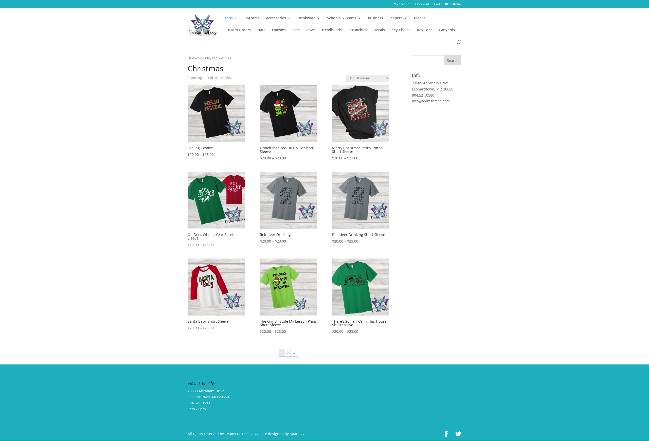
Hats (261, 30)
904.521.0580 (423, 95)
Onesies (279, 30)
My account (402, 4)
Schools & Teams (341, 18)
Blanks (419, 18)
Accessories (276, 18)
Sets (296, 30)
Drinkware (306, 18)
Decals (379, 30)
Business (375, 18)
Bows (310, 30)
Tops (228, 18)
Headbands (332, 30)
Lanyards (447, 30)
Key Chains (400, 30)
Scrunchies (357, 30)
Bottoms (251, 18)
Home (192, 58)
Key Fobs (424, 30)
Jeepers (396, 18)
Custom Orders (237, 30)
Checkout (422, 4)
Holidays (206, 58)
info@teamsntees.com (431, 101)
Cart (437, 4)
